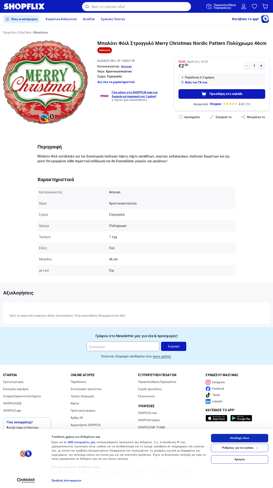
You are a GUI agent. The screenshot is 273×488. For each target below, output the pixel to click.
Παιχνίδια (9, 32)
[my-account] (244, 6)
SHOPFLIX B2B (12, 403)
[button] (266, 6)
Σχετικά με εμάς (13, 381)
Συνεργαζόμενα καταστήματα (22, 396)
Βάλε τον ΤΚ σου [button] (196, 82)
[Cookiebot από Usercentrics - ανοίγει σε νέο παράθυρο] (25, 480)
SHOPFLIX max (147, 413)
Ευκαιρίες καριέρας (16, 389)
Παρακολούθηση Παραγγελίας (157, 381)
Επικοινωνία (146, 396)
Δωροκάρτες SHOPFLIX (86, 425)
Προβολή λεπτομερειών (66, 480)
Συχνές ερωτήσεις (150, 389)
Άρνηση (240, 459)
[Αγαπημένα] (254, 6)
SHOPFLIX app (12, 410)
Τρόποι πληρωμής (82, 396)
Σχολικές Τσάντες (113, 19)
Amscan (126, 66)
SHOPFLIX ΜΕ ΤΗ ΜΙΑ (151, 427)
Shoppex (215, 104)
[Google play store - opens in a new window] (241, 418)
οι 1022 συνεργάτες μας (80, 442)
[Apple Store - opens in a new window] (217, 418)
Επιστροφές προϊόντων (86, 389)
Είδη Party (24, 32)
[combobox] (136, 6)
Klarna (75, 403)
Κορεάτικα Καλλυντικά (61, 19)
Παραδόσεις (78, 381)
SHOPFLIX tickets (149, 420)
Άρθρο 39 (77, 417)
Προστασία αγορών (83, 410)
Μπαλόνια (41, 32)
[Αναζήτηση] (87, 6)
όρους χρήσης (162, 356)
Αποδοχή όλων (239, 438)
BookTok (89, 19)
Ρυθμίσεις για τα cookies (237, 447)
